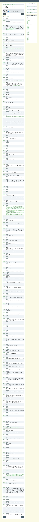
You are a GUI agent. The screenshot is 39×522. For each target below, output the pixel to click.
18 (33, 9)
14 (27, 9)
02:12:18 (4, 21)
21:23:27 (4, 434)
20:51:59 (4, 281)
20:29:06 (4, 142)
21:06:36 (4, 362)
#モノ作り (28, 26)
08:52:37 (4, 57)
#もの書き (8, 4)
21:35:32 (4, 501)
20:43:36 (4, 222)
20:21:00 (4, 135)
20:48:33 (4, 261)
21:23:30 (4, 439)
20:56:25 (4, 309)
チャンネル (13, 0)
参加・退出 (16, 11)
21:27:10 (4, 455)
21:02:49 (4, 354)
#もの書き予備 (28, 19)
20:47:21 (4, 256)
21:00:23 (4, 352)
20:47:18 (4, 253)
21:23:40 (4, 442)
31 (27, 6)
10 (31, 7)
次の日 (22, 14)
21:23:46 (4, 444)
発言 (7, 11)
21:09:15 (4, 368)
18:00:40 (4, 89)
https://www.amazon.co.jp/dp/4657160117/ (12, 245)
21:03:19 (4, 357)
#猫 (27, 21)
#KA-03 (28, 34)
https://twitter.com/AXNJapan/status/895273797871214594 (14, 22)
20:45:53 (4, 242)
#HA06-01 (28, 38)
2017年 (12, 4)
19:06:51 (4, 94)
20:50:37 (4, 275)
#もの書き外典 (28, 20)
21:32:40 (4, 479)
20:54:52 (4, 296)
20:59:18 (4, 344)
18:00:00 (4, 74)
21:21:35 (4, 426)
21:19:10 (4, 421)
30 (30, 12)
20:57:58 (4, 333)
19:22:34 (4, 96)
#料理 (27, 25)
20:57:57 (4, 330)
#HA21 (28, 40)
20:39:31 (4, 189)
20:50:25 (4, 272)
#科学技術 (28, 28)
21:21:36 (4, 429)
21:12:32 (4, 390)
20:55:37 (4, 303)
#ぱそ (27, 23)
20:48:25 (4, 258)
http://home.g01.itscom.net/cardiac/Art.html (12, 427)
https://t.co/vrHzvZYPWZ (12, 28)
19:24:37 (4, 101)
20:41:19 (4, 200)
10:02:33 (4, 68)
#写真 (27, 22)
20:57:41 (4, 325)
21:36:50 (4, 513)
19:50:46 (4, 115)
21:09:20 (4, 371)
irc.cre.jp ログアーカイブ (6, 0)
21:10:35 (4, 377)
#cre (27, 17)
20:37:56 (4, 148)
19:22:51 (4, 98)
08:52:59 (4, 62)
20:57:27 (4, 321)
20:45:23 (4, 237)
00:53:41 (4, 20)
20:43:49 (4, 228)
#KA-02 (28, 33)
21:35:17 (4, 499)
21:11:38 (4, 383)
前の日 (5, 14)
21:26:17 (4, 452)
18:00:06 (4, 82)
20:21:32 (4, 137)
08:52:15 (4, 47)
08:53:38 (4, 65)
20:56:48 (4, 315)
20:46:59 (4, 247)
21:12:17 (4, 387)
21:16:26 (4, 404)
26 (34, 10)
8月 (14, 4)
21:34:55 (4, 496)
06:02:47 (4, 33)
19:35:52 (4, 111)
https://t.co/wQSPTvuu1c (16, 85)
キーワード (18, 0)
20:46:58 (4, 244)
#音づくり (28, 29)
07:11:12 (4, 45)
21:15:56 (4, 400)
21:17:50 (4, 409)
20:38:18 (4, 150)
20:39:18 (4, 174)
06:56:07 (4, 43)
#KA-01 (28, 32)
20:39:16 (4, 158)
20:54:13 (4, 293)
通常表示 (4, 16)
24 (31, 10)
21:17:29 (4, 406)
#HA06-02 (28, 39)
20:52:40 (4, 286)
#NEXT (28, 18)
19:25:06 (4, 106)
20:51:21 (4, 277)
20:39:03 (4, 155)
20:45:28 (4, 239)
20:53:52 (4, 290)
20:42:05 (4, 205)
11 (33, 7)
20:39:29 (4, 186)
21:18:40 (4, 415)
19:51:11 (4, 126)
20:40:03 (4, 194)
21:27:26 (4, 460)
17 (31, 9)
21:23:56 (4, 447)
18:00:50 (4, 92)
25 (33, 10)
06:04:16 (4, 39)
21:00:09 (4, 349)
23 (30, 10)
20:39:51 (4, 191)
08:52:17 (4, 52)
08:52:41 (4, 59)
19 (34, 9)
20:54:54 (4, 299)
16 (30, 9)
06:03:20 (4, 37)
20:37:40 (4, 145)
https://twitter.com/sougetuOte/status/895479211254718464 (14, 80)
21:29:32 (4, 477)
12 (34, 7)
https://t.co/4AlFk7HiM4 (9, 29)
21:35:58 (4, 504)
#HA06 (28, 37)
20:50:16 (4, 267)
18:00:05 (4, 77)
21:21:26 (4, 424)
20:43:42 (4, 225)
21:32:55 (4, 482)
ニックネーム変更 (11, 11)
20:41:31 (4, 203)
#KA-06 (28, 36)
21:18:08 (4, 412)
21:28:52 (4, 465)
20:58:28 (4, 338)
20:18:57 (4, 131)
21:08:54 (4, 365)
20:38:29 (4, 153)
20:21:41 (4, 140)
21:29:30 (4, 473)
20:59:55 (4, 347)
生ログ (8, 16)
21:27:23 (4, 457)
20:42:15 (4, 219)
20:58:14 (4, 335)
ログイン (36, 0)
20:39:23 (4, 179)
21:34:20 (4, 487)
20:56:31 (4, 312)
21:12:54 (4, 394)
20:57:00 (4, 318)
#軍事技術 (28, 27)
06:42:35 (4, 42)
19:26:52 (4, 109)
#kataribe (28, 31)
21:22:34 (4, 431)
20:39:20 (4, 176)
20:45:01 (4, 234)
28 (27, 12)
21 (27, 10)
